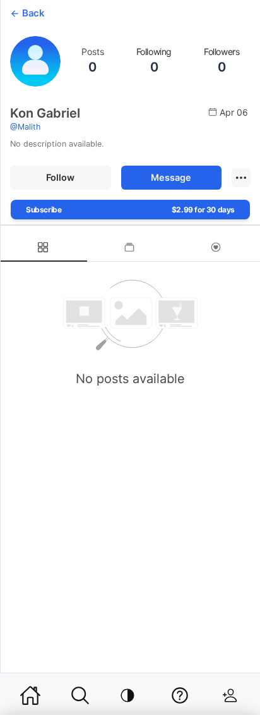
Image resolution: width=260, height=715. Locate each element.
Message (171, 177)
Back (33, 13)
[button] (241, 177)
